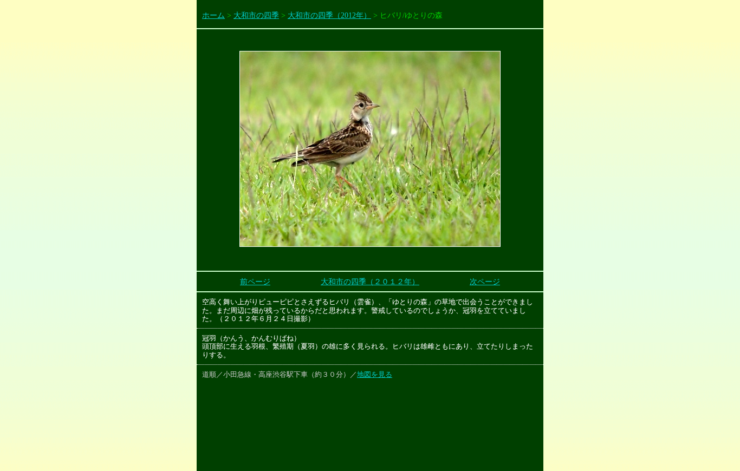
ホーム (213, 15)
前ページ (255, 282)
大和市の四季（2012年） (329, 15)
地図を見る (374, 374)
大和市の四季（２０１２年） (370, 282)
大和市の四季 (256, 15)
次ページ (485, 282)
